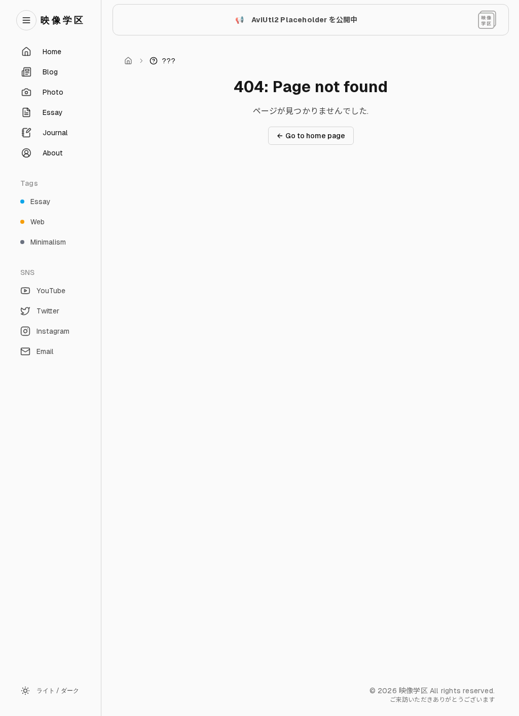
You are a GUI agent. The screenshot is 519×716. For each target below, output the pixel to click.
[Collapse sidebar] (26, 20)
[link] (162, 61)
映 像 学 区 (62, 20)
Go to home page (311, 136)
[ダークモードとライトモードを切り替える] (487, 20)
